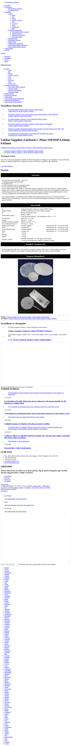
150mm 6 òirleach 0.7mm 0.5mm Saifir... (20, 116)
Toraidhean (7, 12)
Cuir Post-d (4, 491)
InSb (13, 28)
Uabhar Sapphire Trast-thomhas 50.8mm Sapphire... (23, 130)
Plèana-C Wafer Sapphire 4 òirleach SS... (20, 121)
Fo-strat (10, 13)
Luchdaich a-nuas (13, 10)
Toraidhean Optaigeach (15, 30)
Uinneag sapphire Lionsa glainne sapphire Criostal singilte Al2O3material (27, 317)
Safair (13, 15)
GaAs (13, 25)
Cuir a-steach (4, 484)
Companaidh (8, 7)
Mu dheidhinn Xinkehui (15, 8)
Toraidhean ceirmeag (14, 40)
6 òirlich (41, 487)
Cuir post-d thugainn (7, 166)
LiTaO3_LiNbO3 (17, 20)
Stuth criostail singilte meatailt (17, 47)
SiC (13, 17)
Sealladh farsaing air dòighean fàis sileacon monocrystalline (27, 424)
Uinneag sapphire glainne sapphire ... (19, 125)
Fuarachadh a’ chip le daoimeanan (17, 448)
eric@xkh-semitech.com (11, 461)
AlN (13, 22)
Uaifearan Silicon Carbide (15, 487)
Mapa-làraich (37, 486)
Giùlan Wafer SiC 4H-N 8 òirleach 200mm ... (21, 111)
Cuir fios (7, 50)
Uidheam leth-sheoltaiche (15, 43)
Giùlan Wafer (12, 42)
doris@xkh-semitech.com (11, 462)
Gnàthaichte (27, 487)
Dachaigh (7, 5)
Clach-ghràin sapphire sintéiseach (18, 45)
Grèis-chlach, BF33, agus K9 (20, 32)
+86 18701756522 (21, 499)
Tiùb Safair (35, 487)
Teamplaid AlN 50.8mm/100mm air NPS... (20, 135)
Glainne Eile (15, 27)
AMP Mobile (46, 486)
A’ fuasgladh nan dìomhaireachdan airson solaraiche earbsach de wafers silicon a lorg (36, 413)
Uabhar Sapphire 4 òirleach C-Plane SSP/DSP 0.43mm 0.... (30, 331)
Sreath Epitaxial (12, 38)
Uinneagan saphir (17, 37)
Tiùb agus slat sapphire (18, 35)
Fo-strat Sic (4, 487)
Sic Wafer (47, 487)
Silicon (14, 18)
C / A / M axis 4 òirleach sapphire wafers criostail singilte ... (30, 340)
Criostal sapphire (17, 33)
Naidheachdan (8, 48)
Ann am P (15, 23)
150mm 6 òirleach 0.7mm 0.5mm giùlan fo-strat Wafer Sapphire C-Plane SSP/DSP (32, 318)
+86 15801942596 (9, 499)
